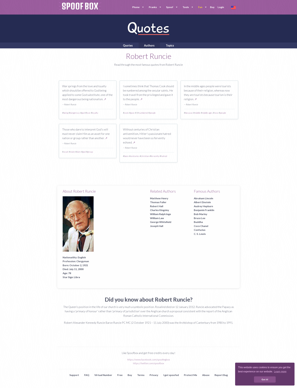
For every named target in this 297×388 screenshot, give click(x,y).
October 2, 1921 (78, 265)
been (126, 156)
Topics (170, 45)
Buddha (198, 221)
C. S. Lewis (200, 233)
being (65, 112)
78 (69, 273)
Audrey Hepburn (203, 206)
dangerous (75, 112)
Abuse (205, 374)
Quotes (128, 45)
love (88, 112)
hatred (164, 156)
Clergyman (82, 261)
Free (120, 374)
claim (72, 151)
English (82, 257)
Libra (77, 277)
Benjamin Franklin (204, 210)
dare (79, 151)
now (216, 112)
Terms (140, 374)
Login (221, 7)
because (189, 112)
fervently (155, 156)
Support (74, 374)
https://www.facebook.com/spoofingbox (148, 359)
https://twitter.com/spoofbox (148, 363)
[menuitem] (137, 7)
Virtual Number (103, 374)
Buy (212, 7)
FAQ (86, 374)
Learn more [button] (280, 371)
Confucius (199, 229)
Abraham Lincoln (203, 198)
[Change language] (233, 7)
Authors (149, 45)
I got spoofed (171, 374)
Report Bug (221, 374)
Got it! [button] (265, 379)
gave (132, 112)
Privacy (154, 374)
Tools (186, 7)
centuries (134, 156)
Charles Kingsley (159, 210)
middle (197, 112)
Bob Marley (200, 214)
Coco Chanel (201, 225)
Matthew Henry (159, 198)
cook (126, 112)
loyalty (95, 112)
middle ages (207, 112)
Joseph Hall (156, 225)
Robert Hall (156, 206)
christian (145, 156)
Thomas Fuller (158, 202)
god (83, 112)
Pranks (153, 7)
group (90, 151)
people (153, 112)
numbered (143, 112)
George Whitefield (160, 221)
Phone (136, 7)
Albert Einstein (202, 202)
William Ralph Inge (160, 214)
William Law (157, 218)
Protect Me (190, 374)
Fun (200, 7)
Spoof (169, 7)
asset (66, 151)
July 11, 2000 (76, 269)
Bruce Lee (199, 218)
